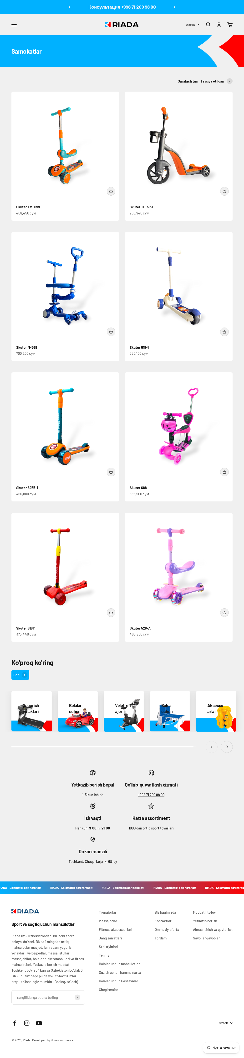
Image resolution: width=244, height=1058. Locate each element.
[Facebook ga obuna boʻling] (14, 1023)
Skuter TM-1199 (28, 207)
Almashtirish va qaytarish (213, 929)
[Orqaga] (69, 6)
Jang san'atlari (110, 938)
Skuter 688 (138, 487)
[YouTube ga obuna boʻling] (39, 1023)
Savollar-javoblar (206, 938)
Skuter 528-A (140, 628)
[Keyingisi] (175, 6)
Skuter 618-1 (139, 347)
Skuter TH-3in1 (141, 207)
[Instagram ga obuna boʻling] (27, 1023)
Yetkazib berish (205, 921)
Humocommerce (62, 1040)
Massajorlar (108, 921)
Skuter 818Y (25, 628)
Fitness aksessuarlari (115, 929)
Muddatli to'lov (204, 912)
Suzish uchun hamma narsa (120, 972)
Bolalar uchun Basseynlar (118, 981)
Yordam (161, 938)
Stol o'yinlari (108, 946)
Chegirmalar (108, 989)
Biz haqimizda (165, 912)
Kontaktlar (163, 921)
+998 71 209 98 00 (151, 794)
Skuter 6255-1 (27, 487)
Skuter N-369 (26, 347)
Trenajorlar (108, 912)
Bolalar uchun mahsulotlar (119, 964)
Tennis (104, 955)
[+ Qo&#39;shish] (111, 191)
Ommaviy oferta (167, 929)
